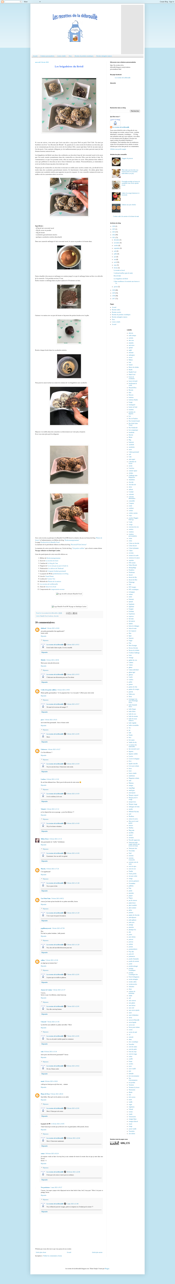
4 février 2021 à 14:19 (73, 764)
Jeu (130, 728)
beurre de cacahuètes (132, 377)
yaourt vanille (132, 1129)
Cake (130, 457)
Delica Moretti (133, 565)
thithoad (43, 628)
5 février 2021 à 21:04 (51, 960)
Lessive (131, 756)
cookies (131, 510)
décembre (117, 240)
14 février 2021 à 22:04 (73, 1138)
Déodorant (132, 572)
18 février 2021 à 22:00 (73, 1172)
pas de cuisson (133, 900)
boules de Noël (133, 407)
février (116, 268)
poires (130, 934)
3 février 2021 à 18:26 (53, 628)
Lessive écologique (134, 759)
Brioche (131, 435)
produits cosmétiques (132, 969)
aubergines (132, 355)
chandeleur (132, 480)
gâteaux (131, 675)
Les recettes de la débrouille (49, 584)
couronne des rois (134, 527)
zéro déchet (132, 1133)
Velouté (131, 1109)
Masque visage (133, 804)
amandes (131, 343)
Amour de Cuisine (46, 990)
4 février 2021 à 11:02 (52, 779)
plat (130, 932)
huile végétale (132, 723)
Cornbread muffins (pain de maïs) (123, 273)
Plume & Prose (45, 1094)
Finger (130, 640)
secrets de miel (133, 1032)
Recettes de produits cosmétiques (84, 56)
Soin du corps (133, 1051)
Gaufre (131, 677)
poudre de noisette (134, 961)
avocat (130, 357)
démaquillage (132, 567)
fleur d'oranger (133, 645)
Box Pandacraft (133, 427)
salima (43, 960)
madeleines (132, 776)
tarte (130, 1071)
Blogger (107, 1268)
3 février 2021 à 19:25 (51, 720)
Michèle (43, 660)
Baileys (131, 360)
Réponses (45, 640)
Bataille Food (44, 616)
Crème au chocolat (134, 543)
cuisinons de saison (134, 558)
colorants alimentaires (132, 497)
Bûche (130, 437)
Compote (131, 503)
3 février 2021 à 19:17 (73, 704)
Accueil (35, 56)
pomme (131, 947)
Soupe (130, 1061)
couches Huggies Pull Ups (133, 518)
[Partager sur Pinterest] (76, 613)
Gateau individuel (134, 670)
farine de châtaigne (134, 626)
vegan (130, 1104)
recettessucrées (133, 984)
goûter (130, 682)
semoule (131, 1037)
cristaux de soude (133, 555)
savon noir (132, 1025)
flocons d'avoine (133, 648)
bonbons (50, 616)
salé (130, 998)
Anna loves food (50, 587)
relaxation (131, 986)
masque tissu (132, 802)
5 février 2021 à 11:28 (73, 883)
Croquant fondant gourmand (57, 571)
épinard (131, 601)
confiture (131, 508)
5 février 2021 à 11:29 (73, 913)
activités (131, 338)
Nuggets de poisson (127, 158)
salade (130, 995)
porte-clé (131, 954)
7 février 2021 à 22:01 (73, 974)
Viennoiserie (132, 1117)
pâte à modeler (133, 905)
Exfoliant (131, 611)
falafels (131, 623)
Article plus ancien (97, 1252)
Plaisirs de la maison (54, 581)
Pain (130, 888)
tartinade (131, 1073)
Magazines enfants (134, 778)
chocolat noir (132, 484)
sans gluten (132, 1003)
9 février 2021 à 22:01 (73, 1108)
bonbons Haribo (133, 400)
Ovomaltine (132, 883)
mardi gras (132, 790)
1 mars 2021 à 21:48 (72, 1204)
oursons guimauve (134, 881)
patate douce (132, 903)
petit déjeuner (132, 917)
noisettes (131, 855)
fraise (130, 655)
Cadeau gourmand (134, 452)
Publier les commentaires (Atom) (52, 1256)
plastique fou (132, 929)
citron (130, 487)
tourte (130, 1099)
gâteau (130, 667)
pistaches (131, 927)
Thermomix (132, 1090)
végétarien (131, 1107)
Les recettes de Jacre (51, 561)
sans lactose (132, 1005)
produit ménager (133, 966)
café (130, 454)
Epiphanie (131, 604)
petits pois (131, 922)
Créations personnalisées (47, 56)
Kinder (131, 735)
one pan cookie (133, 876)
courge (130, 524)
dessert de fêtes (133, 580)
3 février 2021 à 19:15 (73, 674)
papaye (131, 895)
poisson (131, 939)
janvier (116, 287)
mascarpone (132, 793)
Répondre (43, 636)
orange (130, 878)
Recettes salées (116, 310)
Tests (70, 56)
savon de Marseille (134, 1020)
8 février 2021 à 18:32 (73, 1066)
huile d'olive (132, 711)
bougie (130, 402)
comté (130, 506)
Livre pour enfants (134, 766)
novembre (117, 243)
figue (130, 636)
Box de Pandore (133, 418)
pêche (130, 910)
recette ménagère (133, 979)
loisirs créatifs (133, 773)
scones (130, 1029)
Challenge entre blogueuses (133, 476)
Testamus (131, 1085)
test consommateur (134, 1076)
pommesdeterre (133, 949)
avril (115, 262)
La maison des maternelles (133, 745)
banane (131, 365)
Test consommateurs (133, 1079)
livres (130, 768)
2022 (113, 235)
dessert (131, 575)
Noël (130, 853)
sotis (42, 1051)
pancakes (131, 893)
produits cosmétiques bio (133, 973)
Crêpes (131, 550)
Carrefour (131, 468)
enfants (131, 594)
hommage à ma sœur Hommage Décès (133, 700)
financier (131, 638)
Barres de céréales (134, 367)
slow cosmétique (133, 1042)
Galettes (131, 662)
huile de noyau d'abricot (133, 719)
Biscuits (131, 390)
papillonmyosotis (46, 928)
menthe (131, 809)
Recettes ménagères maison (104, 56)
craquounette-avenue (58, 589)
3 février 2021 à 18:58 (52, 660)
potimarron (132, 956)
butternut (131, 442)
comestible (132, 501)
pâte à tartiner (132, 908)
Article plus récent (41, 1252)
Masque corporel (133, 795)
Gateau (131, 665)
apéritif (131, 348)
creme (130, 538)
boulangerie (132, 405)
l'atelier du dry (133, 742)
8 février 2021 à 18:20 (51, 1081)
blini (130, 392)
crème (130, 541)
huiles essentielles (134, 725)
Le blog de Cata (53, 563)
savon (130, 1017)
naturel (130, 835)
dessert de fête (133, 577)
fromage (131, 657)
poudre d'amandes (134, 959)
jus (129, 730)
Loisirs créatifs (61, 56)
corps (130, 515)
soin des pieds (133, 1049)
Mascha (43, 869)
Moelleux (131, 816)
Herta (130, 696)
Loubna (43, 779)
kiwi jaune (132, 740)
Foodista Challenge (134, 653)
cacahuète (131, 444)
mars (115, 265)
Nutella (131, 871)
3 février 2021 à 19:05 (63, 690)
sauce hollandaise (133, 1015)
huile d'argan (132, 709)
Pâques (131, 898)
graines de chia (133, 687)
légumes (131, 751)
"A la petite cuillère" (78, 548)
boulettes (131, 409)
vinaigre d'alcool (133, 1121)
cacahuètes (132, 447)
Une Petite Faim (45, 898)
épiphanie (131, 606)
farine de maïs (133, 628)
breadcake (131, 432)
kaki (130, 733)
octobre (116, 245)
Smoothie (131, 1044)
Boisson (131, 395)
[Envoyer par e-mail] (67, 613)
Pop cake (131, 951)
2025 (113, 229)
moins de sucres (133, 819)
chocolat (56, 616)
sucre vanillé (132, 1069)
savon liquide (132, 1022)
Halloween (132, 694)
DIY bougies (132, 587)
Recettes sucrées (116, 312)
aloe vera (131, 340)
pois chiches (132, 937)
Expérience (132, 614)
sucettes (131, 1064)
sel (129, 1034)
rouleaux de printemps (132, 992)
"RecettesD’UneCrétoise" (79, 544)
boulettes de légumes (132, 413)
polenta (131, 944)
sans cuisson (132, 1000)
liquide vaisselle (133, 763)
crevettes (131, 553)
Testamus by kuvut (134, 1087)
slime (130, 1039)
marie (42, 1081)
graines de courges (134, 689)
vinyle (130, 1124)
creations (131, 532)
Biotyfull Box (132, 387)
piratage (131, 925)
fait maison (132, 621)
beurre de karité (133, 381)
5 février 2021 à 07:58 (58, 928)
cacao (130, 449)
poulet (130, 964)
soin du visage (133, 1054)
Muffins (131, 828)
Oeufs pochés (132, 873)
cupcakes (131, 560)
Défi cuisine (132, 563)
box (130, 416)
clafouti (131, 489)
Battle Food (132, 374)
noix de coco (132, 869)
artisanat (131, 352)
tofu (130, 1095)
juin (115, 257)
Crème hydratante (134, 548)
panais (130, 891)
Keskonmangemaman (53, 558)
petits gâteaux (132, 920)
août (115, 251)
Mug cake (131, 830)
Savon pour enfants (134, 1027)
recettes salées (133, 982)
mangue (131, 785)
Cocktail (131, 492)
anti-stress (131, 345)
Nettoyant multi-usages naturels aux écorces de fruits (134, 844)
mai (115, 259)
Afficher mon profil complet (118, 149)
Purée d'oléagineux (134, 977)
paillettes (131, 886)
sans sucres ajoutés (134, 1010)
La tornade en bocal (119, 270)
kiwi (130, 737)
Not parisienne (45, 1187)
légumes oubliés (133, 754)
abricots (131, 333)
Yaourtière (132, 1131)
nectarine (131, 837)
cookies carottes (133, 513)
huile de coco (132, 714)
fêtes (130, 633)
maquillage (132, 788)
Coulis (130, 522)
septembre (117, 248)
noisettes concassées (132, 859)
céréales (131, 473)
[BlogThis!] (69, 613)
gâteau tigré (132, 672)
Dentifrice (131, 570)
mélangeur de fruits (134, 807)
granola (131, 692)
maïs (130, 780)
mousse (131, 825)
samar (43, 1153)
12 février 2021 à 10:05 (57, 1124)
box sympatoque (133, 430)
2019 (113, 293)
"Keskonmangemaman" (71, 540)
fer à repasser (132, 631)
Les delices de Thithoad (55, 568)
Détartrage (132, 582)
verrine (131, 1112)
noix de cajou (132, 866)
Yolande (43, 809)
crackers (131, 529)
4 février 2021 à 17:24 (52, 869)
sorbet (130, 1056)
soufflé (131, 1059)
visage (130, 1126)
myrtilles (131, 833)
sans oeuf (131, 1008)
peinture (131, 912)
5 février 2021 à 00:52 (57, 898)
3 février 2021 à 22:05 (73, 734)
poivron (131, 942)
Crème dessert (133, 546)
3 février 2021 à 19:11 (73, 644)
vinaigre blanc (133, 1119)
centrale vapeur (133, 471)
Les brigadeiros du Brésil (121, 279)
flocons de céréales (134, 650)
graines (131, 684)
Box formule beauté (134, 421)
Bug (130, 440)
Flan (130, 643)
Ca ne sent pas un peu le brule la (57, 566)
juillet (115, 254)
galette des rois (133, 660)
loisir (130, 771)
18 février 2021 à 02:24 (52, 1153)
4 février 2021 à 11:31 (55, 839)
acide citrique (132, 335)
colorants (131, 494)
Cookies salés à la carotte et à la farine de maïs (126, 216)
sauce (130, 1013)
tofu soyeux (132, 1097)
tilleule (130, 1092)
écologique (132, 592)
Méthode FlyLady (134, 811)
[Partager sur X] (71, 613)
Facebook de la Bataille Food (50, 542)
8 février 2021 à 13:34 (50, 1051)
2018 (113, 296)
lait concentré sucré (134, 749)
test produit (132, 1082)
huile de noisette (133, 716)
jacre (42, 720)
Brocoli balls (117, 276)
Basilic (130, 369)
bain (130, 362)
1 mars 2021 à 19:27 (56, 1187)
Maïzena (131, 783)
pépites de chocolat (134, 915)
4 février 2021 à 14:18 (73, 823)
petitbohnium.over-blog (60, 574)
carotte (130, 466)
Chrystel (43, 1022)
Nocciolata (132, 851)
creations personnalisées (133, 535)
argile (130, 350)
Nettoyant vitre (133, 848)
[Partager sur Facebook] (74, 613)
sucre (130, 1066)
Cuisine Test (51, 579)
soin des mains (133, 1047)
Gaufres (131, 679)
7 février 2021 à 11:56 (53, 1022)
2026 (113, 226)
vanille (130, 1102)
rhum (130, 989)
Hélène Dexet (45, 839)
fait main (131, 619)
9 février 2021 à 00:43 (57, 1094)
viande (130, 1114)
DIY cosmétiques (134, 589)
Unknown (44, 749)
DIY (130, 584)
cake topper (132, 459)
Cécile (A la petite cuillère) (48, 690)
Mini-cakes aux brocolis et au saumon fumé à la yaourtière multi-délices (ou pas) (130, 171)
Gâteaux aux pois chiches (129, 205)
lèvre (130, 761)
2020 (113, 290)
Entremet (131, 599)
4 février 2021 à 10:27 (54, 749)
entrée (130, 597)
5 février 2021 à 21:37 (59, 990)
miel (130, 814)
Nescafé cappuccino (134, 840)
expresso (131, 616)
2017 (113, 298)
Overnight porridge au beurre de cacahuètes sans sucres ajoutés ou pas (131, 183)
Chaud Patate (49, 576)
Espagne (131, 609)
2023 (113, 232)
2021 (113, 237)
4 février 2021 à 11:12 (53, 809)
